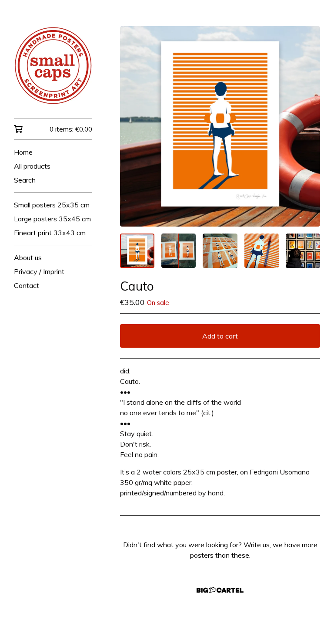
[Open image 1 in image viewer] (220, 126)
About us (28, 257)
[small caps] (53, 65)
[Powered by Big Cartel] (220, 590)
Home (23, 152)
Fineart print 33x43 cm (50, 232)
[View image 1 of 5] (137, 251)
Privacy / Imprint (39, 271)
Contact (26, 285)
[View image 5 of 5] (303, 251)
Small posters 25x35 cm (52, 204)
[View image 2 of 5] (178, 251)
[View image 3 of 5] (220, 251)
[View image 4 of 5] (261, 251)
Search (25, 180)
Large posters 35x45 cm (52, 218)
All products (32, 166)
